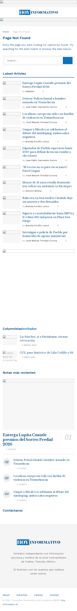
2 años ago (28, 357)
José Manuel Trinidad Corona (41, 122)
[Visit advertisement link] (38, 3)
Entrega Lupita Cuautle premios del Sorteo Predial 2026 (28, 439)
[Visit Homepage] (38, 12)
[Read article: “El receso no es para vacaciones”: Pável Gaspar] (12, 171)
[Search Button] (72, 12)
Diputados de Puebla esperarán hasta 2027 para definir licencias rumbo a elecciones (47, 151)
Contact (54, 595)
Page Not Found (21, 32)
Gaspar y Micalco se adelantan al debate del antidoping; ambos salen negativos (45, 133)
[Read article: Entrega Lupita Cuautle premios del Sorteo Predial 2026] (12, 87)
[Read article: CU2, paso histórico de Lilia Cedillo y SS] (10, 356)
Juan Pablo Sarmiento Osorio (41, 107)
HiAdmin (30, 91)
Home (6, 32)
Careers (38, 595)
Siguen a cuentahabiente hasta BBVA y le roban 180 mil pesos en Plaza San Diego (48, 217)
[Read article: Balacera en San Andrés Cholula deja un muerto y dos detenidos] (12, 202)
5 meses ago (29, 345)
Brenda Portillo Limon (37, 141)
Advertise (21, 595)
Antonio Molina (34, 191)
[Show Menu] (4, 12)
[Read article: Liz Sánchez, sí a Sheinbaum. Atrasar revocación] (10, 340)
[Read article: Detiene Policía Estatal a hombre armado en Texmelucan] (12, 103)
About (6, 595)
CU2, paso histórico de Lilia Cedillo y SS (46, 352)
